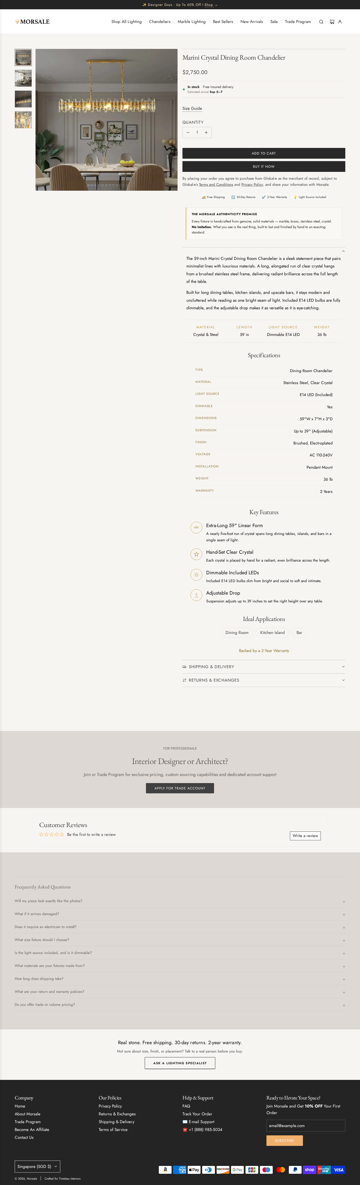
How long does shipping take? (39, 978)
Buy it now (264, 166)
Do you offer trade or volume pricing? (45, 1004)
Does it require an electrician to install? (45, 927)
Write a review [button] (305, 836)
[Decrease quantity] (188, 132)
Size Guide (192, 108)
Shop (208, 4)
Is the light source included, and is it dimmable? (53, 952)
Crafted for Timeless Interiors (63, 1178)
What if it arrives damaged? (37, 914)
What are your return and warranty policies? (49, 991)
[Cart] (332, 21)
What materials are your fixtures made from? (50, 965)
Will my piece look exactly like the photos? (48, 901)
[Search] (321, 21)
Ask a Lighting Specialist (180, 1063)
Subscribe (284, 1140)
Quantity (193, 122)
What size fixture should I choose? (42, 939)
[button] (39, 120)
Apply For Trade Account (180, 788)
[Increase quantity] (206, 132)
